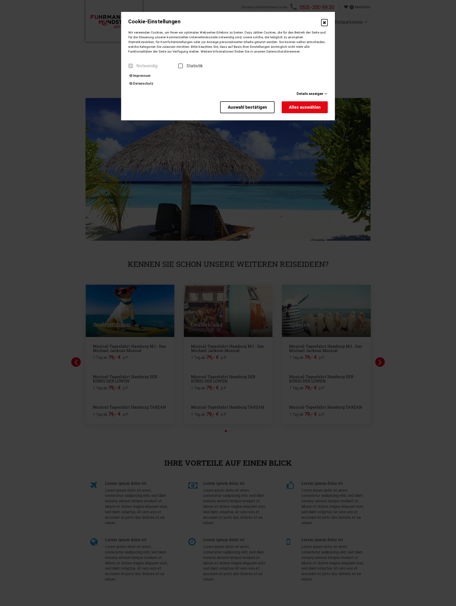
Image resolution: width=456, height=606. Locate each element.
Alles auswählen (305, 107)
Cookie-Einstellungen (154, 21)
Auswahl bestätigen (247, 107)
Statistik (194, 66)
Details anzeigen (310, 94)
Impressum (141, 76)
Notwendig (147, 66)
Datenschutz (142, 83)
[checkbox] (130, 66)
